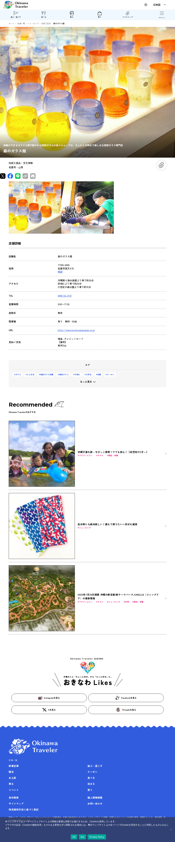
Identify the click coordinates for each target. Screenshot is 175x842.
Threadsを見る (129, 709)
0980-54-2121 (65, 295)
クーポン (110, 374)
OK (74, 837)
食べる (43, 17)
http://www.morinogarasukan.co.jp (76, 330)
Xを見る (52, 709)
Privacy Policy (96, 837)
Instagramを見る (52, 697)
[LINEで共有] (18, 176)
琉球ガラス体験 (46, 374)
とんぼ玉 (30, 374)
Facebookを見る (129, 697)
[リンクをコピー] (25, 176)
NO (82, 837)
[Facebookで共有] (10, 176)
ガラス (18, 374)
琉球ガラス (64, 374)
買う (99, 17)
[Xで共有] (2, 176)
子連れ (77, 374)
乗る (71, 17)
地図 (60, 271)
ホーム (11, 23)
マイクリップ (128, 17)
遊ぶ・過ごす (16, 17)
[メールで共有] (33, 176)
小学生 (88, 374)
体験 (99, 374)
